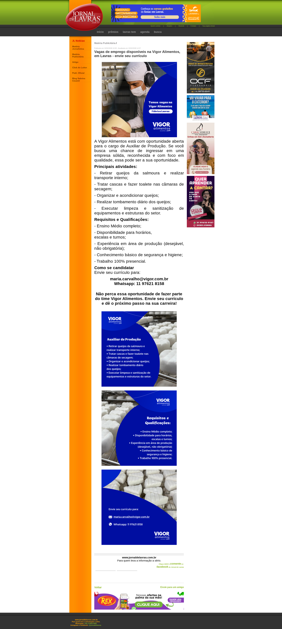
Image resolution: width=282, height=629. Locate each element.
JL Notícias (78, 41)
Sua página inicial (208, 26)
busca (158, 31)
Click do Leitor (79, 67)
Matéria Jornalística (78, 47)
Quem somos (155, 26)
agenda (145, 31)
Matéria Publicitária (78, 55)
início (100, 31)
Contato (193, 26)
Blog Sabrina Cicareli (78, 79)
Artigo (75, 62)
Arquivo (169, 26)
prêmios (113, 31)
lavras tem (129, 31)
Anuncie (181, 26)
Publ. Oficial (78, 73)
